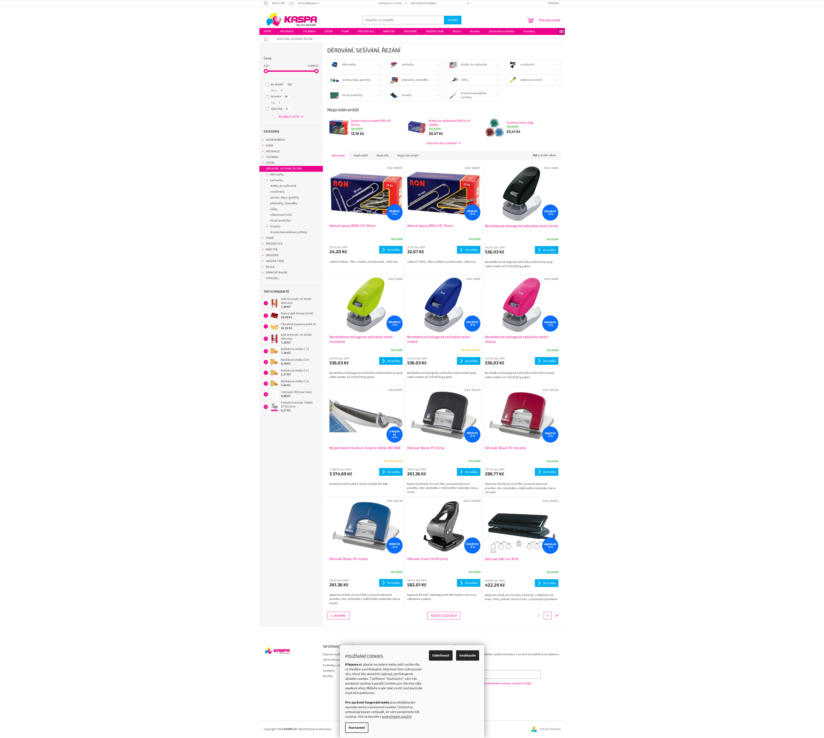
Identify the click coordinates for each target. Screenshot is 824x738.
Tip (275, 103)
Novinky (328, 676)
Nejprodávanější (407, 155)
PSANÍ (269, 238)
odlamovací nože (281, 215)
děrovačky (277, 174)
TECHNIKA (272, 157)
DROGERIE (272, 255)
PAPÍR (269, 146)
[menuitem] (267, 31)
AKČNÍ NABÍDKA (275, 140)
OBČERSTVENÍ (275, 261)
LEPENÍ (270, 163)
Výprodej (279, 109)
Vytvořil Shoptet (550, 729)
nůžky (274, 209)
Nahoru (340, 615)
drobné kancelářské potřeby (288, 232)
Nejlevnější (361, 155)
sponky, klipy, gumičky (284, 197)
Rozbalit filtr (289, 117)
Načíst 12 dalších (444, 615)
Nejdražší (383, 155)
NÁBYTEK (272, 249)
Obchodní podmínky (423, 3)
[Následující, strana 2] (547, 615)
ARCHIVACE (273, 151)
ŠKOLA (270, 267)
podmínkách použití (396, 716)
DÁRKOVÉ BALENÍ (276, 272)
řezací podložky (280, 220)
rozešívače (277, 192)
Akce (276, 90)
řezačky (275, 226)
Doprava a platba (390, 3)
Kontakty (329, 671)
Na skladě (281, 84)
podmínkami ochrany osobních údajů (507, 683)
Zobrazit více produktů (441, 143)
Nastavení (357, 727)
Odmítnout (440, 655)
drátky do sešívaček (283, 186)
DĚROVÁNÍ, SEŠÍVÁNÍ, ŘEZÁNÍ (284, 169)
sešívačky (276, 180)
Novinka (279, 96)
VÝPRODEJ (272, 278)
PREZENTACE (274, 244)
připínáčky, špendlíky (284, 203)
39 (556, 615)
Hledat (452, 20)
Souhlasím (467, 655)
